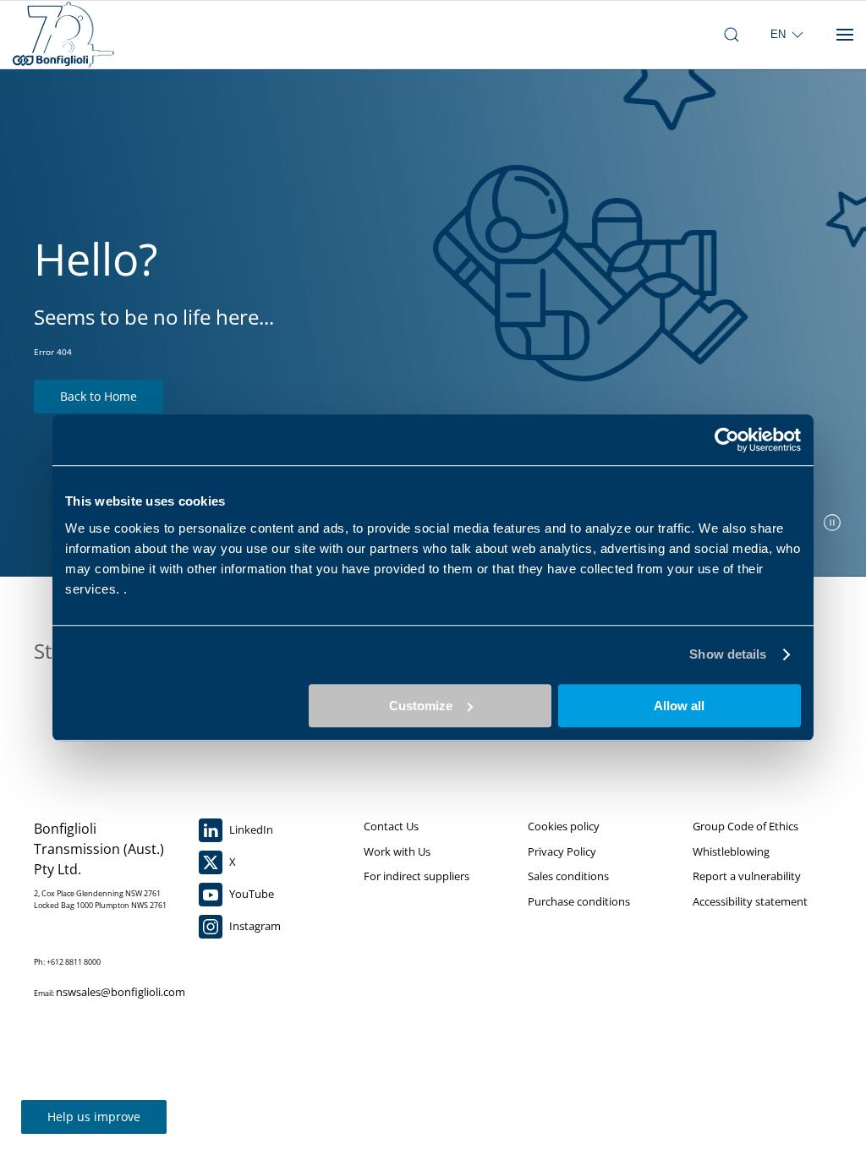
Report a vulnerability (747, 876)
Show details (727, 654)
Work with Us (397, 851)
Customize (420, 705)
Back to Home (98, 396)
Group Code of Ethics (745, 826)
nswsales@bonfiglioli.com (120, 991)
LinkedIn (250, 829)
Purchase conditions (579, 901)
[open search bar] (731, 34)
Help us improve (93, 1116)
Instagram (254, 925)
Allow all (679, 705)
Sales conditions (568, 876)
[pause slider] (832, 522)
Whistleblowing (731, 851)
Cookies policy (564, 826)
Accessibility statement (750, 901)
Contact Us (391, 826)
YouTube (250, 893)
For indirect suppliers (416, 876)
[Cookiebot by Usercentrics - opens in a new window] (727, 439)
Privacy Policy (562, 851)
